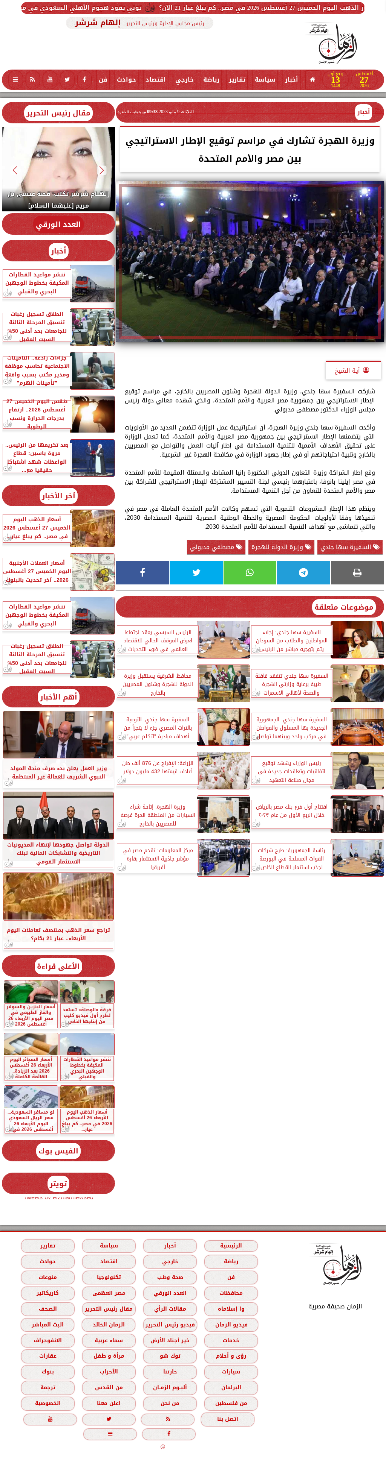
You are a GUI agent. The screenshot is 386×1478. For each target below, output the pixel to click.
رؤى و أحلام (231, 1356)
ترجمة (47, 1387)
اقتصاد (156, 79)
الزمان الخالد (109, 1325)
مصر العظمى (109, 1293)
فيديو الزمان (231, 1325)
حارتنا (170, 1372)
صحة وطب (170, 1277)
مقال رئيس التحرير (58, 113)
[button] (102, 170)
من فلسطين (231, 1403)
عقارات (48, 1356)
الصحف (48, 1309)
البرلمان (231, 1387)
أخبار (291, 79)
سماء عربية (109, 1340)
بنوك (48, 1372)
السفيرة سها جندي (346, 547)
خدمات (231, 1340)
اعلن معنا (109, 1403)
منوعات (47, 1277)
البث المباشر (48, 1325)
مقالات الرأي (170, 1309)
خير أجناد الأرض (170, 1340)
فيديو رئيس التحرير (170, 1325)
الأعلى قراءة (58, 966)
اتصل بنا (227, 1419)
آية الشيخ (347, 370)
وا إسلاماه (231, 1309)
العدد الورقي (58, 224)
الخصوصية (48, 1403)
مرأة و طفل (108, 1356)
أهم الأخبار (58, 697)
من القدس (109, 1387)
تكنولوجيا (109, 1277)
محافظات (231, 1293)
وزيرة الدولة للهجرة (278, 547)
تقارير (237, 79)
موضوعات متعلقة (344, 607)
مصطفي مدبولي (213, 547)
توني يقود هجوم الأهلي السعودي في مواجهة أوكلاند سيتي (100, 8)
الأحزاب (109, 1372)
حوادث (126, 79)
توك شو (170, 1356)
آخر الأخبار (58, 496)
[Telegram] (303, 572)
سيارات (231, 1372)
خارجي (184, 79)
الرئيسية (231, 1246)
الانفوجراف (48, 1340)
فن (103, 79)
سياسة (265, 79)
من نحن (170, 1403)
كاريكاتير (48, 1293)
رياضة (211, 79)
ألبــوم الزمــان (170, 1387)
